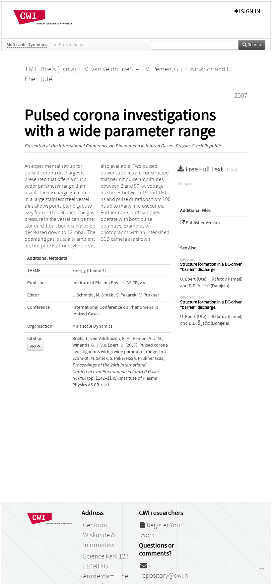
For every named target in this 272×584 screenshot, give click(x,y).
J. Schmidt (82, 295)
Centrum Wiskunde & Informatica (99, 535)
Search (254, 44)
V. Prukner (149, 295)
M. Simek (104, 295)
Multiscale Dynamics (27, 44)
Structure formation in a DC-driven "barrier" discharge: (211, 267)
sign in (249, 11)
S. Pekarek (126, 295)
